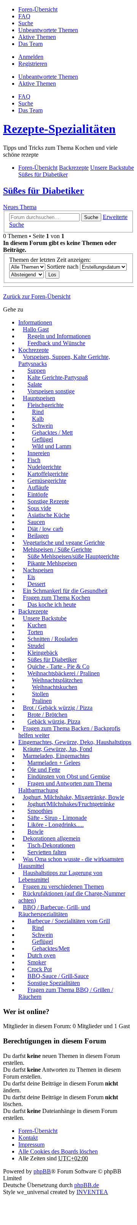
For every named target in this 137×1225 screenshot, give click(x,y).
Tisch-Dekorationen (51, 845)
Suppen (36, 370)
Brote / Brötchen (47, 714)
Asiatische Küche (48, 515)
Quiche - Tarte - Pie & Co (58, 666)
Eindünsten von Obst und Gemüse (68, 776)
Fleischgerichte (45, 405)
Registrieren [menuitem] (32, 63)
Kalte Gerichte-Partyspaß (57, 377)
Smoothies (40, 811)
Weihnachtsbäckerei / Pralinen (63, 673)
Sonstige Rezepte (48, 501)
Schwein (42, 425)
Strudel (36, 646)
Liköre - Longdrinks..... (55, 824)
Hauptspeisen (39, 398)
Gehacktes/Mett (51, 948)
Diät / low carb (45, 529)
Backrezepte (33, 611)
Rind (38, 412)
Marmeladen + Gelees (53, 762)
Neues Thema (20, 207)
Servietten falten (46, 852)
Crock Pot (39, 969)
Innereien (38, 453)
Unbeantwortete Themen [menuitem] (48, 30)
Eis (31, 577)
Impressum (31, 1144)
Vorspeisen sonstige (51, 391)
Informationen (35, 322)
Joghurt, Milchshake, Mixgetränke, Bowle (73, 797)
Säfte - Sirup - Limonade (57, 818)
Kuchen (36, 625)
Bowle (35, 831)
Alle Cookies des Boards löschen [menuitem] (58, 1151)
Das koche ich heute (51, 604)
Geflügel (42, 439)
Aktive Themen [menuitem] (37, 37)
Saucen (36, 522)
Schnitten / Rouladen (52, 639)
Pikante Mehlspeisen (52, 563)
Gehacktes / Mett (52, 432)
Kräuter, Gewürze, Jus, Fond (57, 749)
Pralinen (42, 701)
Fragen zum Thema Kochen (56, 597)
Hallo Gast (36, 329)
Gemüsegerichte (46, 480)
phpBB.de (86, 1185)
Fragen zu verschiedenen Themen (63, 886)
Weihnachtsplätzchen (57, 680)
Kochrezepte (33, 350)
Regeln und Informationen (59, 336)
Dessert (36, 584)
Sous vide (39, 508)
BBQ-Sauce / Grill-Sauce (58, 976)
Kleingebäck (42, 652)
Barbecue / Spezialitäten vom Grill (68, 921)
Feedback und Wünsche (56, 343)
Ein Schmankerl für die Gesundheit (65, 590)
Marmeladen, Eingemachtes (56, 756)
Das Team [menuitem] (30, 44)
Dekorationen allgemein (51, 838)
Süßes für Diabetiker (43, 191)
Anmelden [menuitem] (30, 57)
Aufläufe (38, 487)
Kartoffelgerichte (47, 474)
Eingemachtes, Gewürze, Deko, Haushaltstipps (74, 742)
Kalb (38, 418)
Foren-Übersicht (37, 1131)
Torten (35, 632)
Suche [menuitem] (25, 23)
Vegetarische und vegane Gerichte (64, 542)
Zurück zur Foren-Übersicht (36, 296)
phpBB (42, 1171)
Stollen (40, 694)
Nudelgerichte (44, 467)
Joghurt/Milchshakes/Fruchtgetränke (71, 804)
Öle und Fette (43, 769)
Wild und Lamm (51, 446)
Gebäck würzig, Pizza (53, 721)
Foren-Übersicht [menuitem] (37, 9)
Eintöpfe (37, 494)
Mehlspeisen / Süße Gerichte (57, 549)
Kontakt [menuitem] (28, 1137)
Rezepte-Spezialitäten (59, 129)
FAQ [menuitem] (24, 16)
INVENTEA (92, 1192)
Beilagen (38, 535)
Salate (34, 384)
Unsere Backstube (45, 618)
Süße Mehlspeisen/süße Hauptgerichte (73, 556)
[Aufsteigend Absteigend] (26, 274)
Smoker (36, 962)
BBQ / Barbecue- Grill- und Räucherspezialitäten (54, 910)
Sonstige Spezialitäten (53, 983)
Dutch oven (41, 955)
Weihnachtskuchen (54, 687)
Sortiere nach (63, 266)
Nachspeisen (38, 570)
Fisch (33, 460)
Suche (91, 217)
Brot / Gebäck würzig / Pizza (57, 707)
